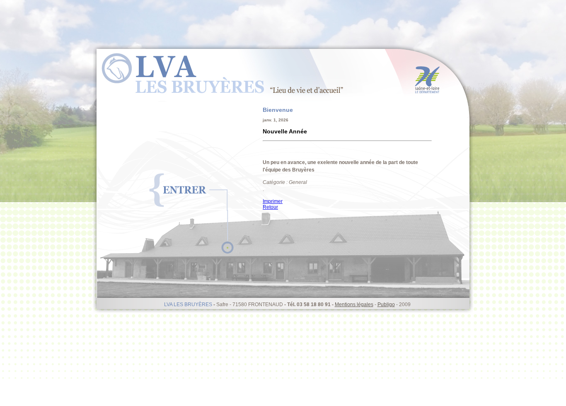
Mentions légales (354, 304)
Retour (270, 207)
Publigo (386, 304)
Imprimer (273, 201)
